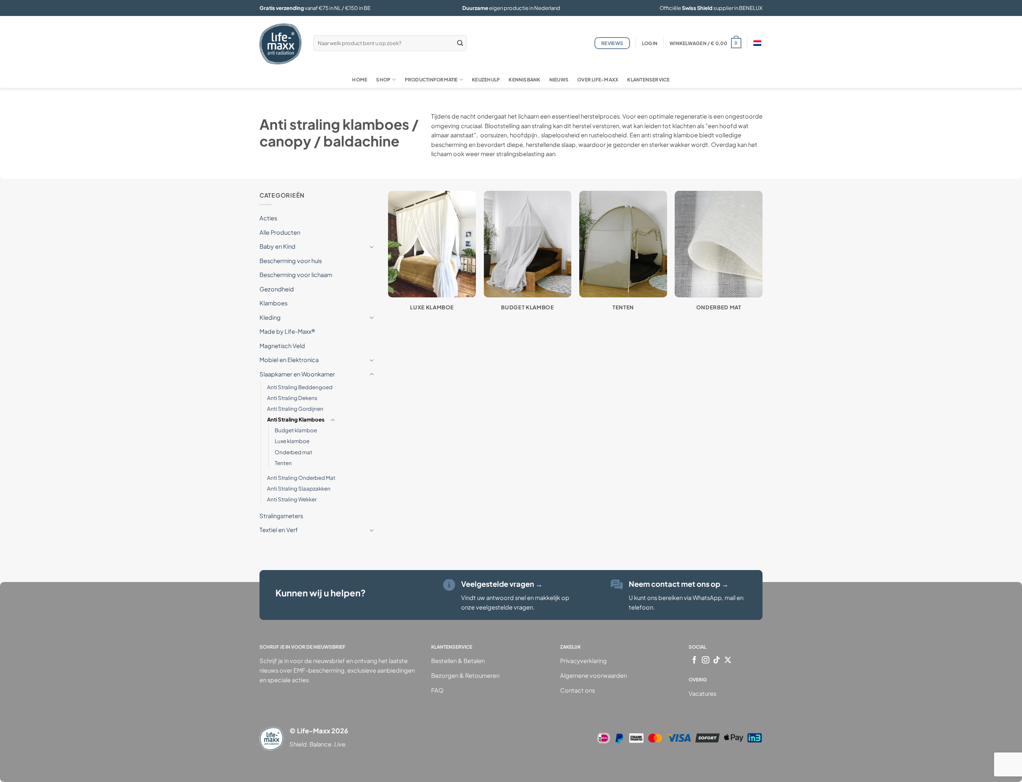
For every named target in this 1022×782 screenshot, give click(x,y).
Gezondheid (276, 288)
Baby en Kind (277, 246)
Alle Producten (279, 232)
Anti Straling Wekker (292, 499)
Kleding (270, 317)
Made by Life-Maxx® (287, 331)
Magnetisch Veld (282, 345)
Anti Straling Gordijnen (295, 408)
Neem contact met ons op (679, 583)
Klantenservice (648, 80)
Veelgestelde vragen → (502, 583)
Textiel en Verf (278, 529)
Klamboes (273, 303)
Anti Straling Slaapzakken (299, 488)
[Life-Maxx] (280, 44)
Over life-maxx (597, 80)
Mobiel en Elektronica (289, 359)
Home (359, 80)
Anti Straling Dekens (292, 397)
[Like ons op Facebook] (694, 660)
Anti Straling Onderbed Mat (301, 477)
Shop (383, 80)
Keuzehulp (486, 80)
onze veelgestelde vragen (497, 607)
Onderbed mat (293, 451)
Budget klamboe (296, 430)
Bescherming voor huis (290, 260)
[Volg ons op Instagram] (705, 660)
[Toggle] (371, 246)
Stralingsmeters (281, 515)
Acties (268, 218)
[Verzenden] (460, 43)
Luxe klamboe (292, 441)
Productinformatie (431, 80)
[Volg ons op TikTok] (717, 660)
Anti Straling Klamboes (296, 419)
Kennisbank (524, 80)
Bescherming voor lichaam (295, 274)
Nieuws (558, 80)
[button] (650, 43)
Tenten (283, 462)
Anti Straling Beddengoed (300, 386)
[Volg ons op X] (728, 660)
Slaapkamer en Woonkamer (297, 374)
